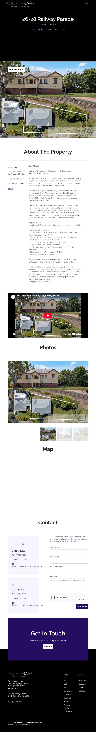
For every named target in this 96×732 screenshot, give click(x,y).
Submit (81, 606)
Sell (65, 684)
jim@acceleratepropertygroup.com (27, 566)
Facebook (82, 684)
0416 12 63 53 (19, 559)
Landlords (68, 691)
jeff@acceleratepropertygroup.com (27, 605)
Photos (40, 29)
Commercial (69, 694)
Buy (65, 680)
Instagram (82, 680)
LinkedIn (81, 687)
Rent (66, 687)
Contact (63, 29)
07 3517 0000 (20, 555)
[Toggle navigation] (87, 4)
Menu (66, 675)
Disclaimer (68, 711)
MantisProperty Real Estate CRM (29, 722)
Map (55, 29)
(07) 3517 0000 (14, 702)
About (32, 29)
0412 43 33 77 (19, 598)
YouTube (81, 691)
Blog (66, 702)
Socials (82, 675)
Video (48, 29)
